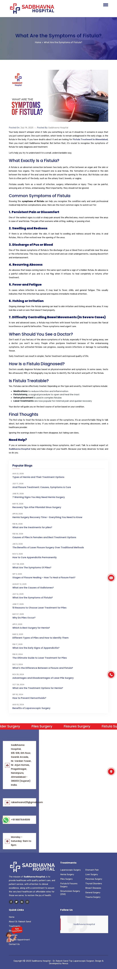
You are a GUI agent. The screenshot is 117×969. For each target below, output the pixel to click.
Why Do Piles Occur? (24, 617)
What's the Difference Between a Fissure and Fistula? (42, 667)
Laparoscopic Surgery (70, 870)
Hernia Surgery (67, 874)
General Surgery (92, 892)
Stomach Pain (92, 870)
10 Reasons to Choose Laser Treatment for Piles (39, 607)
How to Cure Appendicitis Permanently (34, 557)
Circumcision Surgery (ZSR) (70, 893)
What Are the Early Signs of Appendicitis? (35, 647)
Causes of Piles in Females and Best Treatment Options (44, 537)
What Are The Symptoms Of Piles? (31, 567)
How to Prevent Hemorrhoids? (29, 698)
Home (38, 42)
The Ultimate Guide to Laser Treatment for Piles (39, 657)
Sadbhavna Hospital (58, 127)
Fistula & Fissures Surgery (68, 885)
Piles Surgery (66, 879)
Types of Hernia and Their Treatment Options (38, 477)
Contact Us (14, 944)
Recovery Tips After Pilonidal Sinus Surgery (36, 507)
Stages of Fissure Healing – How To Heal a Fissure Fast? (43, 577)
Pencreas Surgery (93, 879)
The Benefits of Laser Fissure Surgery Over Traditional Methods (48, 547)
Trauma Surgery (92, 897)
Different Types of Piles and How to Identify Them (40, 637)
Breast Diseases (93, 888)
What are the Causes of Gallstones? (33, 587)
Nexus (65, 963)
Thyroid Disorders (93, 883)
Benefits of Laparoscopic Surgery (31, 708)
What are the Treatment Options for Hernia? (37, 688)
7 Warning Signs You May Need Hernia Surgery (38, 497)
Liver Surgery (91, 874)
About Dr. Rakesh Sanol (20, 921)
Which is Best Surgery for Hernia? (31, 627)
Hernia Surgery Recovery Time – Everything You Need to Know (47, 517)
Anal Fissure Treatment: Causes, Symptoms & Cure (41, 487)
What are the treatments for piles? (32, 527)
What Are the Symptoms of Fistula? (63, 42)
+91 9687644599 (20, 819)
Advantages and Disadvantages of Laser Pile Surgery (43, 677)
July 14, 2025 (26, 127)
